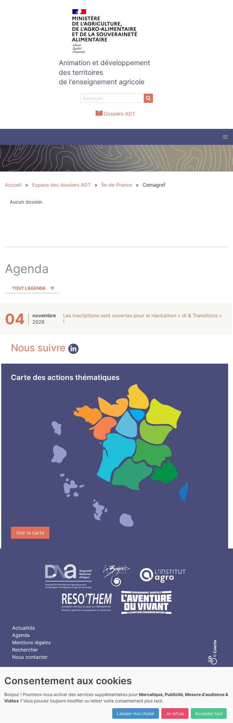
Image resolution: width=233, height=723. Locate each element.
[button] (225, 137)
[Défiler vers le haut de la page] (221, 711)
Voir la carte (30, 533)
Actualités (23, 628)
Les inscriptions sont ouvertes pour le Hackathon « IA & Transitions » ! (142, 318)
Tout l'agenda (29, 288)
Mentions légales (31, 642)
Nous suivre (39, 348)
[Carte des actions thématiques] (119, 455)
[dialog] (116, 695)
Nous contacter (30, 657)
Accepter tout (208, 713)
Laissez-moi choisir (135, 713)
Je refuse (175, 713)
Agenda (21, 635)
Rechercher (25, 650)
